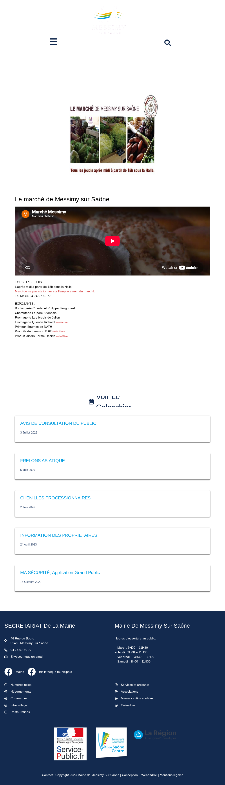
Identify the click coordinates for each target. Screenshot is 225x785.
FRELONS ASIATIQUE (42, 460)
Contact (47, 775)
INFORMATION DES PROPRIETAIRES (58, 535)
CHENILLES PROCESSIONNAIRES (55, 497)
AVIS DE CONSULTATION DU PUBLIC (58, 423)
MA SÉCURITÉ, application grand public (60, 572)
